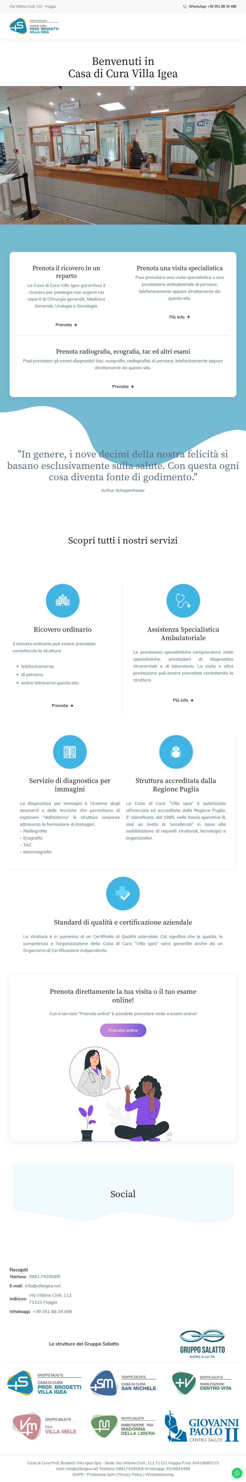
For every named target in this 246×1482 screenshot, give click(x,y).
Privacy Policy (129, 1474)
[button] (66, 325)
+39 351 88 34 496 (222, 6)
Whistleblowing (159, 1474)
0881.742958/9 (44, 1276)
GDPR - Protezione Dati (94, 1474)
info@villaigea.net (43, 1285)
